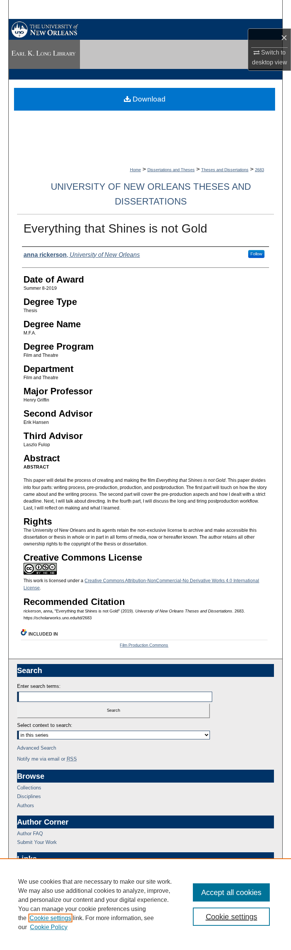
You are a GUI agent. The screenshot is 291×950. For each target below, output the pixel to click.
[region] (145, 904)
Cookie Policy (48, 927)
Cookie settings (50, 918)
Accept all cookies (231, 892)
